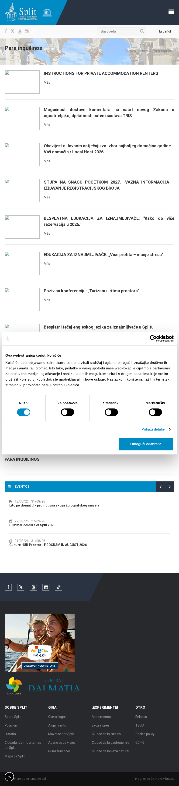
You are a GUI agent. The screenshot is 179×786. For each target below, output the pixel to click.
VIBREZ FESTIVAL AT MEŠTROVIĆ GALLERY (44, 545)
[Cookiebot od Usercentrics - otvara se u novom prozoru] (153, 338)
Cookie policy (145, 734)
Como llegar (57, 717)
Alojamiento (57, 725)
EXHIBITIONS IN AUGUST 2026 (34, 505)
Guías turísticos (59, 751)
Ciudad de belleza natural (110, 751)
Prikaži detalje (153, 429)
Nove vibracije (164, 778)
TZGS (139, 725)
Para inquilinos (22, 459)
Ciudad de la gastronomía (110, 742)
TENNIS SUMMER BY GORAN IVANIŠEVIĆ (42, 525)
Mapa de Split (15, 756)
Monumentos (102, 717)
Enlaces (141, 717)
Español (165, 31)
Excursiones (101, 725)
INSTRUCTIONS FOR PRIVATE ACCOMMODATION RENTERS (101, 73)
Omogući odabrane (146, 444)
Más (47, 82)
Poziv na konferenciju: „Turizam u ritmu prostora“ (91, 290)
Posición (11, 725)
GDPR (139, 742)
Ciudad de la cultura (106, 734)
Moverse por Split (61, 734)
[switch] (67, 412)
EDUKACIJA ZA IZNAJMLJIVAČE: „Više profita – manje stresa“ (103, 254)
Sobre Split (13, 717)
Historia (10, 734)
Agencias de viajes (62, 742)
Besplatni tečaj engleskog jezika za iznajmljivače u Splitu (99, 327)
